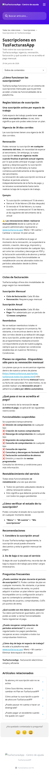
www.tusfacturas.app (13, 230)
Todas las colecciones (11, 30)
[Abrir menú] (44, 4)
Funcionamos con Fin (26, 768)
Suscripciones (29, 30)
